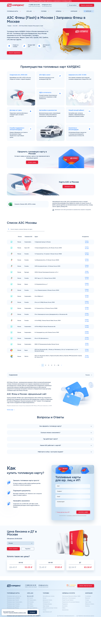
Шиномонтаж (65, 610)
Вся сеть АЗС (30, 596)
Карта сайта (88, 602)
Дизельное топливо (47, 600)
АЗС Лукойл (30, 598)
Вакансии (87, 598)
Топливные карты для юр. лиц (14, 596)
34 (58, 365)
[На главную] (15, 5)
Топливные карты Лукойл (13, 600)
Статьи (44, 610)
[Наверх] (95, 611)
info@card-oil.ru (47, 4)
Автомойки (64, 606)
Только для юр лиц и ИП (63, 512)
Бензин (44, 598)
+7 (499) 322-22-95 (34, 4)
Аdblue (63, 608)
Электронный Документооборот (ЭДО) (71, 596)
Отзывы (87, 600)
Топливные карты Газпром (13, 606)
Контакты (87, 606)
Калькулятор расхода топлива (50, 608)
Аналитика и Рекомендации (69, 598)
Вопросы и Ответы (89, 604)
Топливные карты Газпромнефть (14, 602)
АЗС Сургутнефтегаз (32, 608)
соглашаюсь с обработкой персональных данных (76, 515)
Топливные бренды (47, 604)
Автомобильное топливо (48, 596)
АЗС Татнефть (30, 602)
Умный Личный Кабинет (68, 600)
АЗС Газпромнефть (31, 600)
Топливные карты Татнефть (13, 604)
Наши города (46, 606)
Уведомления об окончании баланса (70, 602)
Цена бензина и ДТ (47, 611)
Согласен (32, 612)
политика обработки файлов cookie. (17, 612)
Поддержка (65, 604)
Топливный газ (46, 602)
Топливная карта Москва (13, 608)
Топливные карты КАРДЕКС (13, 598)
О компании (88, 596)
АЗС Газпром (30, 606)
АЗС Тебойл (30, 604)
